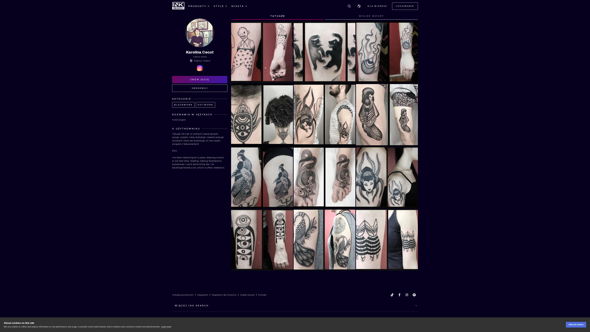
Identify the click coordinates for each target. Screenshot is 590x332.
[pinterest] (414, 294)
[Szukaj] (349, 6)
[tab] (277, 16)
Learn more (166, 327)
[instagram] (407, 294)
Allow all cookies (576, 325)
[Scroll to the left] (236, 16)
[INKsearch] (178, 6)
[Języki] (359, 6)
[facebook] (399, 294)
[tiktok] (392, 294)
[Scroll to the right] (412, 16)
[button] (359, 6)
